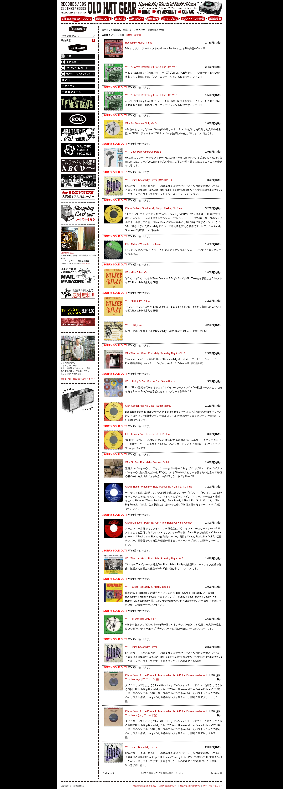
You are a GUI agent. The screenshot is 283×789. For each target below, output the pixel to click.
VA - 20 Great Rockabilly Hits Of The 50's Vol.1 (151, 66)
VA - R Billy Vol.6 (134, 325)
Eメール (86, 264)
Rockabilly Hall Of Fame (138, 42)
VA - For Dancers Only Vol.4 (141, 618)
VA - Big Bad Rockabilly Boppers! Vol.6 (147, 462)
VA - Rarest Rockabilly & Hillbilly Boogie (147, 586)
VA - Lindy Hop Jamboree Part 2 (143, 151)
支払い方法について (168, 786)
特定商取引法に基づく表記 (144, 786)
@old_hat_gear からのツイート (78, 378)
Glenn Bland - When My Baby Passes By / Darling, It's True (158, 486)
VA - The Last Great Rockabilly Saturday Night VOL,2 (155, 353)
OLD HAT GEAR (68, 253)
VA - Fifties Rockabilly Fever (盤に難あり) (148, 180)
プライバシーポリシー (212, 786)
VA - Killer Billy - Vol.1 (137, 272)
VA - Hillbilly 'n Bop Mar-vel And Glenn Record (150, 381)
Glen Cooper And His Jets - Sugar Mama (148, 405)
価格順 (129, 35)
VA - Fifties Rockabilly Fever (141, 646)
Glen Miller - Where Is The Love (143, 244)
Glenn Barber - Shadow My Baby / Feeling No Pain (153, 208)
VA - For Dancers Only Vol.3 (141, 123)
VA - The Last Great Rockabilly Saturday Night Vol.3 (154, 558)
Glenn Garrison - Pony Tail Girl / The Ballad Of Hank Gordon (158, 522)
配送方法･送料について (190, 786)
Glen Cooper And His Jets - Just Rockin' (147, 434)
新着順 (137, 35)
